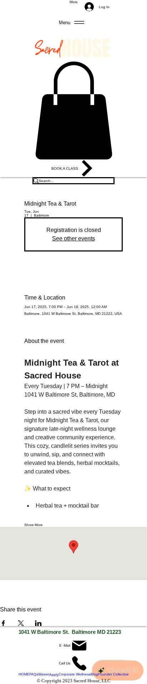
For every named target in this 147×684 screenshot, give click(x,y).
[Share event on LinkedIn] (38, 623)
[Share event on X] (20, 623)
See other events (73, 238)
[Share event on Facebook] (3, 623)
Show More (33, 525)
